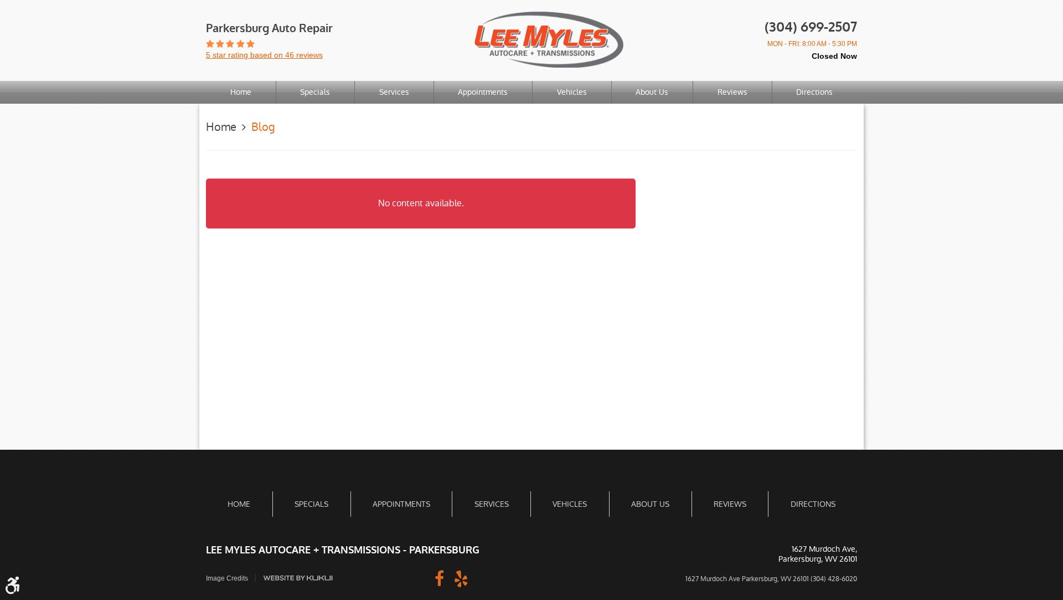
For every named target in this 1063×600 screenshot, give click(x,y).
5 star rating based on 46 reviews (264, 54)
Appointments (483, 92)
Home (240, 92)
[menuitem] (241, 92)
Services (394, 92)
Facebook (439, 578)
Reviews (732, 92)
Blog (263, 127)
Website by (297, 578)
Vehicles (572, 92)
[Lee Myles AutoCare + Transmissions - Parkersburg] (549, 39)
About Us (652, 92)
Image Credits (227, 578)
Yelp (461, 578)
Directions (814, 92)
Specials (315, 92)
